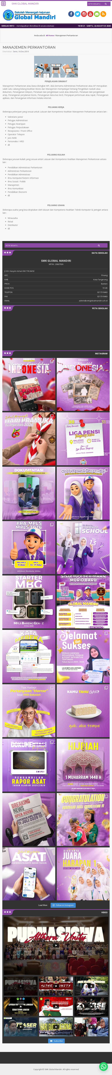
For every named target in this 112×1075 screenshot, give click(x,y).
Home (51, 35)
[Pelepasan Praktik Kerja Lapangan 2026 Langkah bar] (28, 493)
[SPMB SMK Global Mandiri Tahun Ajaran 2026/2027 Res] (83, 601)
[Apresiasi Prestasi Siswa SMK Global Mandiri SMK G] (83, 656)
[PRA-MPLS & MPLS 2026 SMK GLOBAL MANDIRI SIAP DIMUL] (28, 547)
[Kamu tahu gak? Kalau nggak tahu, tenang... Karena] (83, 710)
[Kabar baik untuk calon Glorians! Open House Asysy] (28, 819)
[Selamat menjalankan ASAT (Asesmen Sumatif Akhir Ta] (28, 873)
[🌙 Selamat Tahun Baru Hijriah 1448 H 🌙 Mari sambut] (83, 765)
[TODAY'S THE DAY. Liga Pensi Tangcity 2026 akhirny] (83, 438)
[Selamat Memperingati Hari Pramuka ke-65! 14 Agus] (28, 438)
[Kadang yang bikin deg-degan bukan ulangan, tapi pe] (28, 710)
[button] (103, 1066)
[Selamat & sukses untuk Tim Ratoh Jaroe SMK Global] (83, 873)
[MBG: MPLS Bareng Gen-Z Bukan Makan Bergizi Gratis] (28, 601)
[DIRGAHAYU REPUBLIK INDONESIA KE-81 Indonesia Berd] (83, 384)
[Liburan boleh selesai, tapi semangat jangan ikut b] (83, 547)
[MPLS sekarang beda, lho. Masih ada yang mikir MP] (83, 493)
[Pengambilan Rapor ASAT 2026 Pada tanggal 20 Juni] (28, 765)
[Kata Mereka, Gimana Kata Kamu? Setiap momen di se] (28, 656)
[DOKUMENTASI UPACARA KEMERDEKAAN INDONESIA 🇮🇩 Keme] (28, 384)
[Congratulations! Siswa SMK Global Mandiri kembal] (83, 819)
